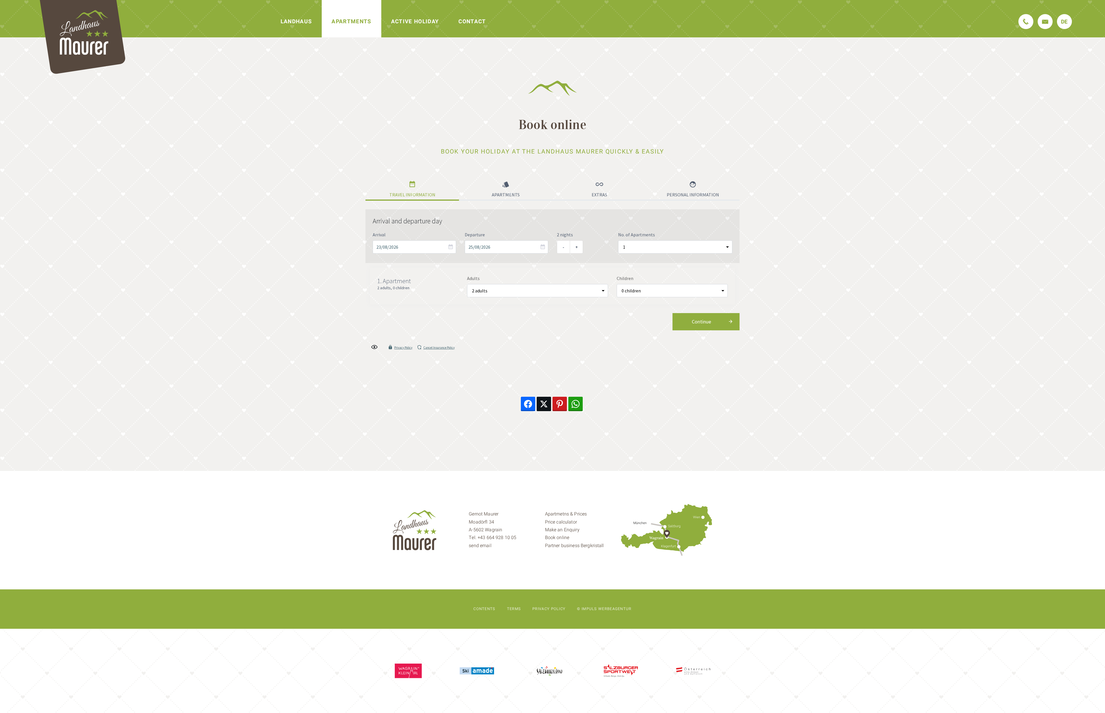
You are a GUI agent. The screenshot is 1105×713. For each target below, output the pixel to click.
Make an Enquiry (562, 529)
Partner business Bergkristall (574, 545)
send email (480, 545)
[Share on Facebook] (528, 404)
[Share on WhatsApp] (575, 404)
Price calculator (561, 522)
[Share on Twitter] (544, 404)
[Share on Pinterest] (559, 404)
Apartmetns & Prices (566, 514)
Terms (514, 609)
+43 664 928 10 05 (497, 537)
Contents (484, 609)
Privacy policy (548, 609)
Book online (557, 537)
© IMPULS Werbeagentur (604, 609)
